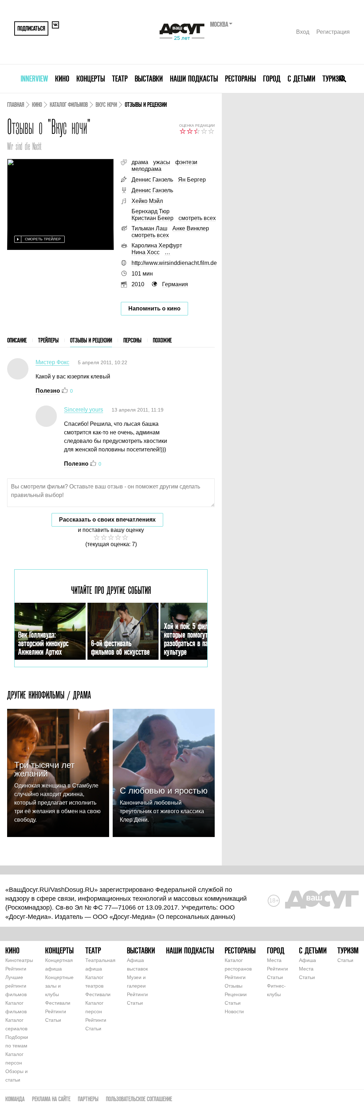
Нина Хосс (146, 252)
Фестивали (57, 1003)
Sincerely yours (83, 410)
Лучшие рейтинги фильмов (16, 985)
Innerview (34, 78)
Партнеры (88, 1098)
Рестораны (240, 78)
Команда (15, 1098)
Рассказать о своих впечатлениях (107, 520)
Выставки (149, 78)
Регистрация (333, 32)
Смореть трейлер (43, 239)
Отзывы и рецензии (91, 340)
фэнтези (186, 162)
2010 (138, 284)
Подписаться (31, 28)
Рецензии (236, 994)
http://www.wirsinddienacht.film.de (174, 263)
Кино (62, 78)
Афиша (307, 960)
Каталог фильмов (69, 104)
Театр (120, 78)
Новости (234, 1011)
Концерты (90, 78)
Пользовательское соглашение (139, 1098)
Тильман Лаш (149, 228)
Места (274, 960)
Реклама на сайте (51, 1098)
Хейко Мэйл (147, 201)
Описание (17, 340)
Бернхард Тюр (151, 211)
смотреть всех (197, 218)
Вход (302, 32)
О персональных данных (196, 916)
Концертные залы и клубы (59, 985)
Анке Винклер (190, 228)
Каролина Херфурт (157, 245)
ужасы (161, 162)
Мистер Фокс (52, 362)
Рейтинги (15, 969)
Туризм (333, 78)
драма (140, 162)
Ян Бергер (192, 180)
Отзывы (233, 986)
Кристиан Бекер (152, 218)
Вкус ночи (106, 104)
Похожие (162, 340)
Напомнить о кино (154, 308)
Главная (15, 104)
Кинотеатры (19, 960)
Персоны (132, 340)
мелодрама (146, 169)
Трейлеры (48, 340)
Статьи (53, 1020)
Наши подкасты (194, 78)
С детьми (301, 78)
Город (271, 78)
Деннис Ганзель (152, 180)
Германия (175, 284)
